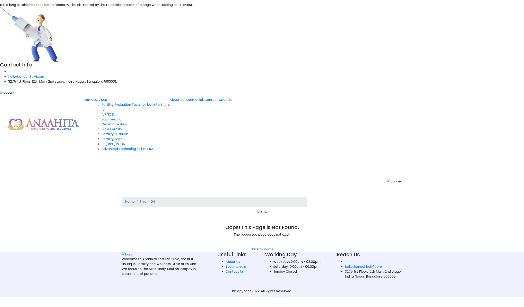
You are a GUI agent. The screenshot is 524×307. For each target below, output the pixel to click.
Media (227, 99)
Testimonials (194, 99)
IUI (103, 109)
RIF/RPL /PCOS (113, 144)
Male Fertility (112, 129)
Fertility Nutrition (115, 134)
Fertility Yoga (112, 139)
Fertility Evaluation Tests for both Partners (136, 104)
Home (88, 99)
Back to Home (262, 249)
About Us (177, 99)
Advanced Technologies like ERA (127, 148)
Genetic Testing (114, 124)
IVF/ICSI (108, 114)
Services (100, 99)
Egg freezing (111, 119)
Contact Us (213, 99)
